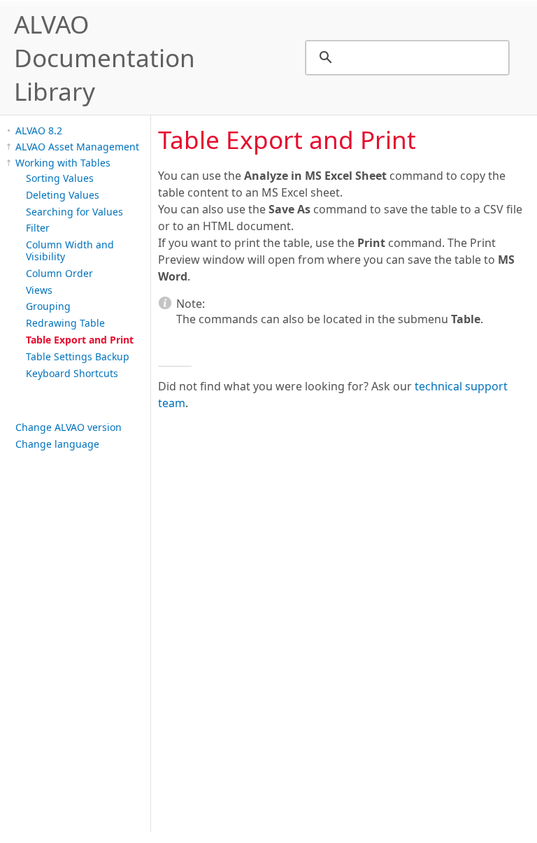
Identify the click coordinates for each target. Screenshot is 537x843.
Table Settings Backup (77, 356)
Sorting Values (60, 178)
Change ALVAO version (68, 427)
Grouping (48, 306)
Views (39, 290)
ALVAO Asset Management (77, 146)
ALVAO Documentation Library (104, 57)
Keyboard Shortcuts (72, 373)
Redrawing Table (65, 323)
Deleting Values (62, 194)
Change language (57, 444)
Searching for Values (74, 211)
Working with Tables (62, 162)
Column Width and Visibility (70, 250)
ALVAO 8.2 (38, 130)
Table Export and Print (80, 339)
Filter (38, 227)
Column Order (59, 273)
